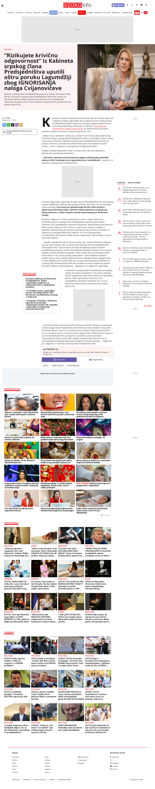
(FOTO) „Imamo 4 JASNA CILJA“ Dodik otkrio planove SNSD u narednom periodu (43, 695)
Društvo (37, 13)
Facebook (115, 757)
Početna (10, 13)
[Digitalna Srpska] (136, 12)
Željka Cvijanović (58, 365)
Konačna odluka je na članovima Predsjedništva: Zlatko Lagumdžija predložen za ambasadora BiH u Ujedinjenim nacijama (41, 283)
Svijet (67, 13)
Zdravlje (53, 13)
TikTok (114, 769)
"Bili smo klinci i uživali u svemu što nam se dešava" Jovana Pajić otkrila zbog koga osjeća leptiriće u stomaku (137, 223)
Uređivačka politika (64, 780)
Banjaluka (116, 13)
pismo (46, 365)
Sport (47, 757)
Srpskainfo (60, 359)
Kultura (106, 13)
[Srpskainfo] (77, 5)
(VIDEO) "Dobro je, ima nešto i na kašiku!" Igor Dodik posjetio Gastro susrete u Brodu (42, 729)
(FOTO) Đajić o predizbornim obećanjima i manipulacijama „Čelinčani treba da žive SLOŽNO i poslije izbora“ (97, 662)
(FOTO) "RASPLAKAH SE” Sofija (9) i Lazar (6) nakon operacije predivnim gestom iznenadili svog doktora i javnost (16, 585)
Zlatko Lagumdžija (73, 365)
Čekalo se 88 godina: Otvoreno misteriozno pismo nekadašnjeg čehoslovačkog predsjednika (95, 585)
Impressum (16, 780)
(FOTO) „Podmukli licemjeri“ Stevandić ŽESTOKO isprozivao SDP (16, 694)
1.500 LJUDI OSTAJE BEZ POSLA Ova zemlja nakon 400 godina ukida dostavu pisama (70, 618)
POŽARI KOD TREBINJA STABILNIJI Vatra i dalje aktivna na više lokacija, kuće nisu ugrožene (137, 201)
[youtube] (141, 5)
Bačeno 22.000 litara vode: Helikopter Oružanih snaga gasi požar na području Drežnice (137, 250)
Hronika (45, 13)
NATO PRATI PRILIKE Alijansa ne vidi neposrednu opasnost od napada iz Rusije (137, 212)
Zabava (74, 13)
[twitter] (132, 5)
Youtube (115, 766)
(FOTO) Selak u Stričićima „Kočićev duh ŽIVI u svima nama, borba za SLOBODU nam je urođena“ (43, 662)
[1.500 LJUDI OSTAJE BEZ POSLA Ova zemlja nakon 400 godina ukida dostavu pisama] (71, 601)
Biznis (61, 13)
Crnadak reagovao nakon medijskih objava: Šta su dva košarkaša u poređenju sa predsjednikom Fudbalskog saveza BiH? (17, 729)
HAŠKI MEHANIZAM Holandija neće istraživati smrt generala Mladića (70, 727)
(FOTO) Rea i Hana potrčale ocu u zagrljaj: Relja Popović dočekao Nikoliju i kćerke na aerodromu (136, 189)
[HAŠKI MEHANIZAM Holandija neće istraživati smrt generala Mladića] (71, 712)
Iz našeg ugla (127, 13)
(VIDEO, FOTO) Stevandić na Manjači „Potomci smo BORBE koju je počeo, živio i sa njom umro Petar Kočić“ (70, 662)
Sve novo (148, 306)
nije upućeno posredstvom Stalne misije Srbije (79, 127)
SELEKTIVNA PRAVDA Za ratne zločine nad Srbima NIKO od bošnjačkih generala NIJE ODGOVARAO (71, 695)
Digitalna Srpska (83, 757)
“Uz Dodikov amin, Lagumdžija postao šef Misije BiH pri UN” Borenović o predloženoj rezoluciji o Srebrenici (42, 294)
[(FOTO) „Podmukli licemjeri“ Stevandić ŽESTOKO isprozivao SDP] (17, 679)
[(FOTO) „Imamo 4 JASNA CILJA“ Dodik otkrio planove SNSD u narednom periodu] (44, 679)
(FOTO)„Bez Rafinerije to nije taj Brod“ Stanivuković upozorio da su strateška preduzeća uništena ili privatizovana (97, 729)
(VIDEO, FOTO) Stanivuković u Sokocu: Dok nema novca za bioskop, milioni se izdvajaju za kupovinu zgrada (96, 695)
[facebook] (127, 5)
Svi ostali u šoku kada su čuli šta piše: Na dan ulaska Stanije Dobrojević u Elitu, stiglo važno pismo (44, 585)
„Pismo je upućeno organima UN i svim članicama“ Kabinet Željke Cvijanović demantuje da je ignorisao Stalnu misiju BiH (17, 552)
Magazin (98, 13)
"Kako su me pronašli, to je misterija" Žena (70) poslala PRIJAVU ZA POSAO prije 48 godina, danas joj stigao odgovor (44, 552)
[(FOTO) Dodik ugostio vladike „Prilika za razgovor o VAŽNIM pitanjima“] (17, 645)
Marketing (26, 780)
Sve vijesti (20, 13)
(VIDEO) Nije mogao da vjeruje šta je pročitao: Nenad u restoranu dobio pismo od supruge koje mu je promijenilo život (97, 618)
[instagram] (137, 5)
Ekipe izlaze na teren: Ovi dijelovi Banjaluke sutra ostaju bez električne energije (137, 283)
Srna (8, 118)
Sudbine (90, 13)
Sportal (82, 13)
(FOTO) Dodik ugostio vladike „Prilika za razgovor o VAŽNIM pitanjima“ (14, 662)
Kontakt (51, 780)
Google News (97, 359)
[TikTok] (146, 5)
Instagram (115, 763)
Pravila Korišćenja (39, 780)
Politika (28, 13)
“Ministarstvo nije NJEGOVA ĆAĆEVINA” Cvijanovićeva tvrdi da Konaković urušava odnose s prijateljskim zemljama (44, 618)
